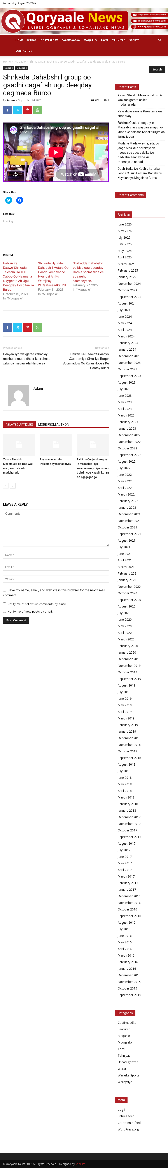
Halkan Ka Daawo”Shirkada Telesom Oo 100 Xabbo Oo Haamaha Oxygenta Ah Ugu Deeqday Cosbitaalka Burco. (18, 276)
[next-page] (13, 485)
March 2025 (126, 264)
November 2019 (129, 665)
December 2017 (129, 817)
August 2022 (126, 461)
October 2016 (127, 909)
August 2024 (126, 303)
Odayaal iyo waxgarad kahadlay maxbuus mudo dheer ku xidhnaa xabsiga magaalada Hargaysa (26, 358)
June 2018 (125, 777)
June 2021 (125, 554)
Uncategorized (128, 1062)
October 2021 (127, 527)
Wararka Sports (129, 1075)
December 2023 (129, 356)
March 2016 (126, 955)
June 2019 (125, 698)
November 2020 (129, 586)
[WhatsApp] (37, 110)
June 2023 (125, 395)
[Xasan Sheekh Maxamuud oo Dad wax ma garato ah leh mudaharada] (19, 445)
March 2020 (126, 639)
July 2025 (124, 237)
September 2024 (129, 297)
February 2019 (128, 725)
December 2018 (129, 738)
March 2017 (126, 876)
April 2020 (125, 633)
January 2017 (127, 889)
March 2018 (126, 797)
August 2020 (126, 606)
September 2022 (129, 455)
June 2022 (125, 474)
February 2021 (128, 573)
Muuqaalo (21, 67)
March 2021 (126, 567)
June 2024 (125, 316)
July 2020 (124, 613)
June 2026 (125, 224)
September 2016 (129, 916)
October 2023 (127, 369)
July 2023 (124, 389)
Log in (122, 1109)
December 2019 (129, 659)
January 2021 (127, 580)
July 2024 (124, 310)
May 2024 (125, 323)
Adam (11, 100)
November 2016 (129, 903)
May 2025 (125, 251)
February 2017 (128, 883)
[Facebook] (7, 110)
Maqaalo (90, 40)
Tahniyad (118, 40)
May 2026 (125, 231)
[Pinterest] (27, 110)
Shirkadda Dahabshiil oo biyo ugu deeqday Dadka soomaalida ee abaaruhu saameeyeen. (88, 272)
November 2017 (129, 824)
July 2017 (124, 850)
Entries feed (126, 1116)
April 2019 (125, 712)
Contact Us (24, 50)
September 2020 (129, 600)
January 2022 (127, 507)
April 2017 (125, 870)
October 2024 (127, 290)
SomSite (80, 1164)
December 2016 (129, 896)
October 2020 (127, 593)
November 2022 (129, 442)
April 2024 (125, 330)
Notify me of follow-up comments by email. (36, 604)
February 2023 (128, 422)
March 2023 (126, 415)
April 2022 (125, 488)
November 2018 (129, 745)
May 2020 (125, 626)
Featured (124, 1029)
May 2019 (125, 705)
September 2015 (129, 995)
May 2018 (125, 784)
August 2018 (126, 764)
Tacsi (104, 40)
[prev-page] (6, 485)
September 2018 (129, 758)
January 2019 (127, 731)
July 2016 (124, 929)
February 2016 (128, 962)
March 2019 (126, 718)
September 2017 (129, 837)
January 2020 (127, 652)
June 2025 (125, 244)
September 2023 (129, 376)
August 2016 (126, 922)
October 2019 (127, 672)
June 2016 (125, 936)
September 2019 (129, 679)
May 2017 (125, 863)
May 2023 (125, 402)
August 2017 (126, 843)
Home (19, 40)
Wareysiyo (125, 1082)
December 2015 (129, 975)
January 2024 (127, 349)
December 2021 (129, 514)
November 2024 (129, 283)
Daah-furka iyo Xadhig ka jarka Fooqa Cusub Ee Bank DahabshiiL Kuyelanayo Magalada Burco (140, 173)
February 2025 (128, 270)
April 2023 (125, 409)
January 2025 (127, 277)
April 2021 (125, 560)
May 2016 (125, 942)
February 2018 (128, 804)
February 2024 (128, 343)
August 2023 (126, 382)
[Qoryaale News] (84, 21)
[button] (159, 40)
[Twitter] (17, 110)
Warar (32, 40)
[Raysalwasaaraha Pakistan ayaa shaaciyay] (56, 445)
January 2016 (127, 968)
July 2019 (124, 692)
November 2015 (129, 982)
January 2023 (127, 428)
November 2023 (129, 362)
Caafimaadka (71, 40)
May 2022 (125, 481)
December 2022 (129, 435)
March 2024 (126, 336)
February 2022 (128, 501)
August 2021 (126, 540)
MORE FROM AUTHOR (53, 424)
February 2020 (128, 646)
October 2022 (127, 448)
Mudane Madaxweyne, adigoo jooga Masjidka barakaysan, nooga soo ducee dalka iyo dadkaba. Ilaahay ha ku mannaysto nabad (138, 153)
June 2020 (125, 619)
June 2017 (125, 856)
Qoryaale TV (49, 40)
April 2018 (125, 791)
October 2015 (127, 988)
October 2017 (127, 830)
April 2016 (125, 949)
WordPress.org (128, 1129)
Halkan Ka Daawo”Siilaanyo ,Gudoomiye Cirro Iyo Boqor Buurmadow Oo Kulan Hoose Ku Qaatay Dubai (86, 361)
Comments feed (129, 1123)
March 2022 (126, 494)
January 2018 (127, 810)
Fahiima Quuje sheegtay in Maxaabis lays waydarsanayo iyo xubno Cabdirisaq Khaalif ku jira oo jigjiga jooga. (93, 468)
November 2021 (129, 521)
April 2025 (125, 257)
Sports (134, 40)
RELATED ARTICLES (19, 424)
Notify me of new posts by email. (30, 611)
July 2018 (124, 771)
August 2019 (126, 685)
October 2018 (127, 751)
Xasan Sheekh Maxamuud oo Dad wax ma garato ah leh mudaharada (141, 100)
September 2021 (129, 534)
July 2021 (124, 547)
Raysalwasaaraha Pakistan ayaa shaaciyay (140, 114)
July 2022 (124, 468)
